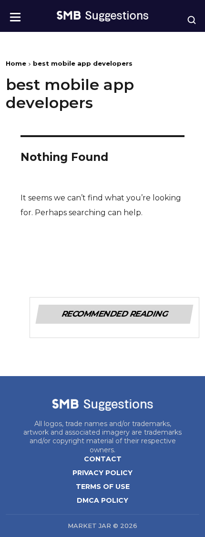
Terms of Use (103, 486)
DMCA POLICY (102, 500)
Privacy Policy (102, 472)
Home (16, 63)
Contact (103, 459)
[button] (15, 14)
